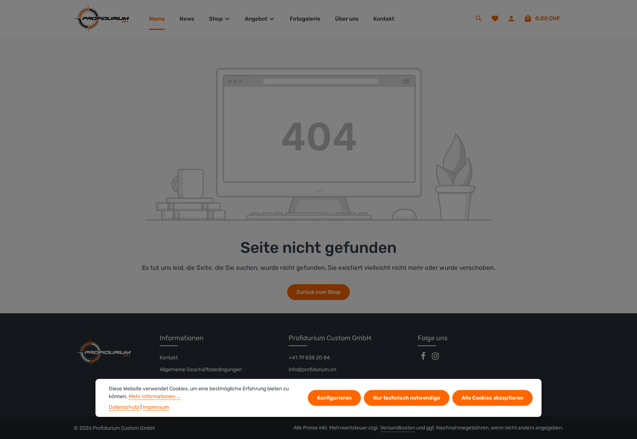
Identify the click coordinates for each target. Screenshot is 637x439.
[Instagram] (435, 358)
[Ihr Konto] (511, 18)
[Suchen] (478, 18)
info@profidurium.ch (313, 369)
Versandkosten (397, 428)
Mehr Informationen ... (155, 396)
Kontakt (169, 358)
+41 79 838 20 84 (309, 358)
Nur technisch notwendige (406, 398)
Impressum (156, 407)
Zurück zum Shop (318, 292)
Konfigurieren (334, 398)
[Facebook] (423, 358)
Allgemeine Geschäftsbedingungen (201, 369)
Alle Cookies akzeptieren (492, 398)
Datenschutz (124, 407)
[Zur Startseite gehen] (101, 18)
